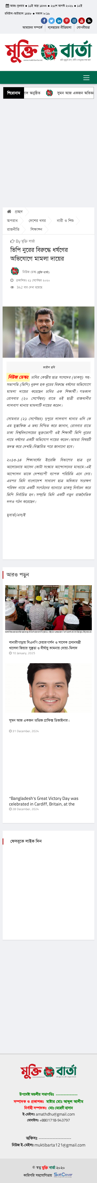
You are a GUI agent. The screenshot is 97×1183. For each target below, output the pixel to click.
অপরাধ (12, 220)
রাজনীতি (13, 229)
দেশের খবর (37, 220)
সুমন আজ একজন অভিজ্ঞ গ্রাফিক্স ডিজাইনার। (39, 720)
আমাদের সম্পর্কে (32, 27)
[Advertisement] (48, 152)
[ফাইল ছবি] (48, 332)
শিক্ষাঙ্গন (36, 229)
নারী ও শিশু (65, 220)
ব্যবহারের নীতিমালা (59, 27)
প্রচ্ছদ (18, 211)
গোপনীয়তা (83, 27)
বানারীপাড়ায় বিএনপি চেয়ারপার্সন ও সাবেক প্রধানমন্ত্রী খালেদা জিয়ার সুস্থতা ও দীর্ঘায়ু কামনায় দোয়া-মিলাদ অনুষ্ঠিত (45, 648)
